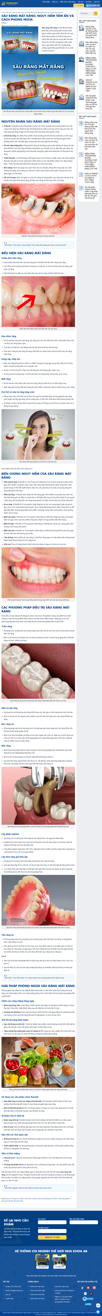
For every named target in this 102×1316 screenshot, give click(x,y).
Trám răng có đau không (21, 245)
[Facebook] (82, 1288)
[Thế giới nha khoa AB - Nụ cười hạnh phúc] (9, 3)
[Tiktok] (91, 1294)
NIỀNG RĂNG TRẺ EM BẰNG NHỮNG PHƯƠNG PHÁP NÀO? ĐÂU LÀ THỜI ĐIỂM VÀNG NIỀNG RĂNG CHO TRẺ (91, 66)
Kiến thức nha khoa (68, 2)
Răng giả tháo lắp (43, 12)
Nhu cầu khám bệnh (77, 1219)
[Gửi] (96, 13)
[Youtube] (88, 1288)
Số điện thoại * (43, 1228)
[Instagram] (94, 1288)
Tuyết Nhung (23, 25)
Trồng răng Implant (56, 12)
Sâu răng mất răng (17, 1201)
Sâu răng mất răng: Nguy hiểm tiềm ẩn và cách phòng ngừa (37, 17)
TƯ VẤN (79, 5)
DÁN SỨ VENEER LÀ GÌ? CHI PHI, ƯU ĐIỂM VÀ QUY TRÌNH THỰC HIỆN (92, 85)
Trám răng (4, 12)
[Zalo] (85, 1294)
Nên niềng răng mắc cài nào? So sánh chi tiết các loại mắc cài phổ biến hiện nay (92, 47)
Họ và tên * (42, 1219)
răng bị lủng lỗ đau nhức (43, 1188)
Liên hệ (96, 2)
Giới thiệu (46, 2)
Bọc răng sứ (13, 12)
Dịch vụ (55, 2)
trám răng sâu (26, 469)
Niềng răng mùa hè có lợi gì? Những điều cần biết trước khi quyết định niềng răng (92, 32)
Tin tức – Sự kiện (85, 2)
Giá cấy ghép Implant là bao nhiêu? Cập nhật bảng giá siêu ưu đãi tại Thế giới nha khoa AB (91, 102)
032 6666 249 (94, 5)
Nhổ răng (34, 12)
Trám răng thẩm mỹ (20, 978)
